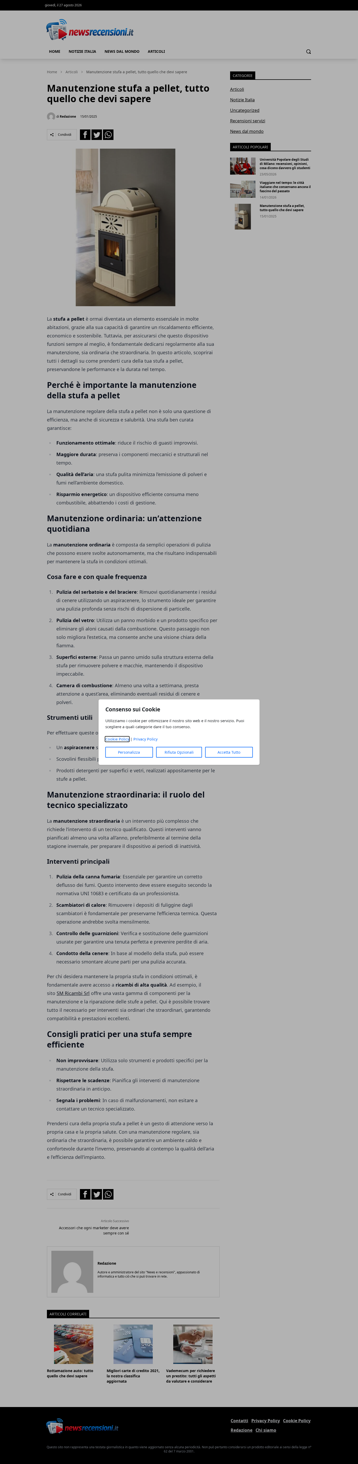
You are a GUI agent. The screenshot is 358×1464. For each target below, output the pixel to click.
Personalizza (129, 752)
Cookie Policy (117, 739)
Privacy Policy (145, 739)
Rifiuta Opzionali (179, 752)
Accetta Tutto (229, 752)
